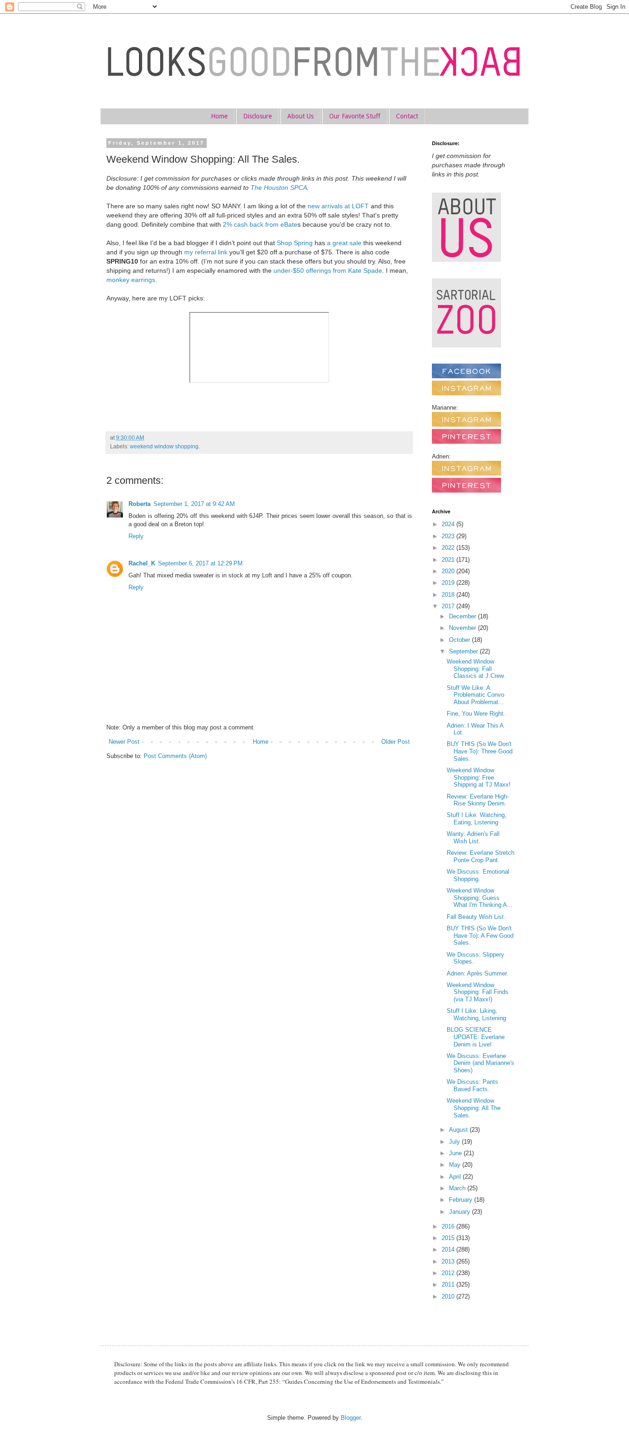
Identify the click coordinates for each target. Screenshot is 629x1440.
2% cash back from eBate (260, 224)
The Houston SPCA (278, 187)
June (456, 1153)
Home (219, 116)
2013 (449, 1261)
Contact (407, 116)
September (464, 651)
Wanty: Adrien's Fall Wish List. (473, 837)
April (456, 1176)
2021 (449, 559)
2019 (449, 582)
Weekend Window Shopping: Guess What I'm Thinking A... (480, 897)
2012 (449, 1273)
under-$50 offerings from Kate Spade (328, 270)
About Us (300, 116)
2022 (449, 547)
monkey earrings (130, 279)
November (463, 627)
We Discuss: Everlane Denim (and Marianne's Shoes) (480, 1063)
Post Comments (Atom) (175, 755)
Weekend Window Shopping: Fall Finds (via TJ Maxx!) (477, 992)
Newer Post (124, 741)
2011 (449, 1284)
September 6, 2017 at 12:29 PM (200, 563)
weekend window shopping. (165, 446)
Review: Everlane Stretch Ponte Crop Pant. (480, 856)
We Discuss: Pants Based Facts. (472, 1085)
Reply (136, 536)
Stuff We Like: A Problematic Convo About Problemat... (475, 694)
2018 (449, 594)
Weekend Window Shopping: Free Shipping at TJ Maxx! (479, 777)
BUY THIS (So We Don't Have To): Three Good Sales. (480, 751)
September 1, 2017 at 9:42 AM (194, 503)
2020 (449, 571)
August (459, 1129)
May (455, 1164)
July (455, 1141)
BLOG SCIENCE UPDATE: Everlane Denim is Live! (476, 1036)
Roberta (139, 503)
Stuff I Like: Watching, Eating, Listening (477, 818)
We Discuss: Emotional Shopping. (478, 875)
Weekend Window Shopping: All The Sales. (474, 1107)
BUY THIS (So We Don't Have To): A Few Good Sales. (480, 935)
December (463, 616)
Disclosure (257, 116)
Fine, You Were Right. (476, 713)
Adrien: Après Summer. (477, 973)
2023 (449, 536)
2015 (449, 1237)
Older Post (395, 741)
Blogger (351, 1417)
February (461, 1199)
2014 (449, 1249)
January (460, 1211)
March (458, 1188)
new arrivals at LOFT (338, 206)
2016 (449, 1226)
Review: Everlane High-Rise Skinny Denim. (478, 800)
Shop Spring (295, 243)
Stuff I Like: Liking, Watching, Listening (476, 1014)
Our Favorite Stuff (354, 116)
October (460, 639)
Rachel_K (141, 563)
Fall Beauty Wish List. (476, 916)
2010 (449, 1296)
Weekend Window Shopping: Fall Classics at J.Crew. (476, 668)
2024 (449, 524)
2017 (449, 606)
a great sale (344, 243)
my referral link (205, 252)
